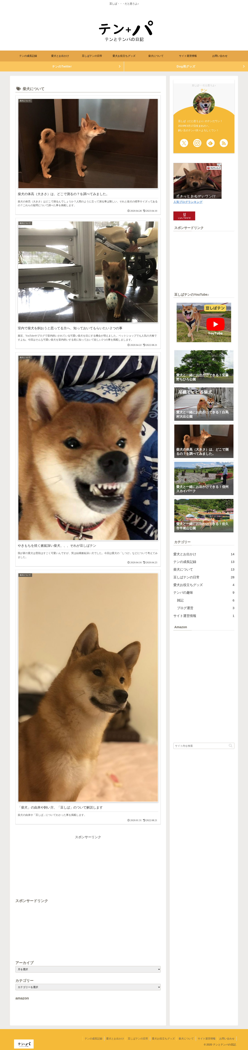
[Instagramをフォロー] (197, 143)
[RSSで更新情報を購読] (224, 143)
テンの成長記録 (93, 1038)
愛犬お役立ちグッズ (163, 1038)
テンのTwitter (62, 66)
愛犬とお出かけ (115, 1038)
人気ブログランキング (187, 201)
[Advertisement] (88, 865)
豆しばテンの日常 (138, 1038)
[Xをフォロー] (184, 143)
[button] (230, 746)
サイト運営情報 (207, 1038)
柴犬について (186, 1038)
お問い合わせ (227, 1038)
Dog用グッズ (186, 66)
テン (203, 90)
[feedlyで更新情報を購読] (210, 143)
